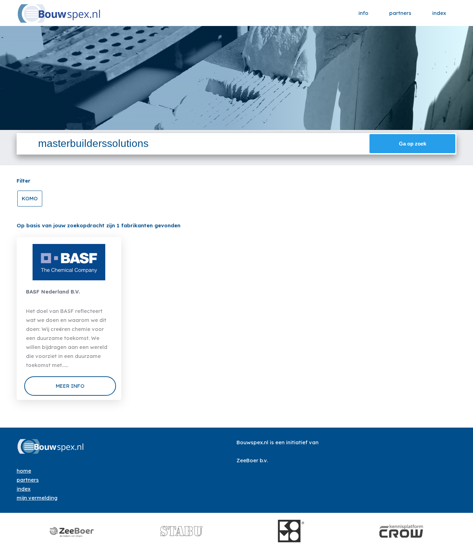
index (439, 13)
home (24, 470)
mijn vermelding (37, 497)
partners (400, 13)
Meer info (70, 386)
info (363, 13)
